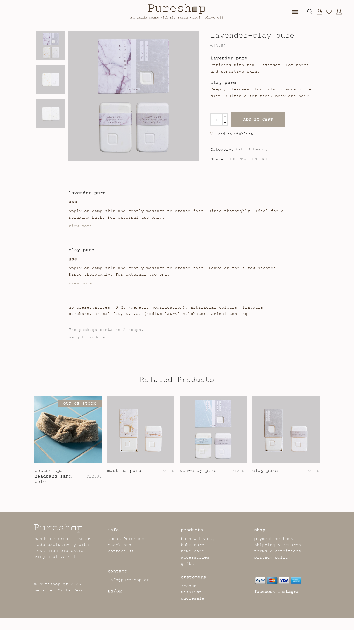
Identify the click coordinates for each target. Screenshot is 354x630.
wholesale (192, 598)
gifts (187, 563)
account (190, 586)
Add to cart (258, 119)
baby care (192, 545)
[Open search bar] (310, 11)
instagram (289, 591)
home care (192, 551)
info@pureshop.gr (128, 580)
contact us (121, 551)
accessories (195, 557)
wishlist (191, 592)
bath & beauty (252, 149)
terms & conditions (277, 551)
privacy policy (272, 557)
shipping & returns (277, 545)
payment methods (273, 538)
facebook (264, 591)
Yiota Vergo (72, 590)
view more (80, 225)
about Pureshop (126, 538)
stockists (119, 545)
